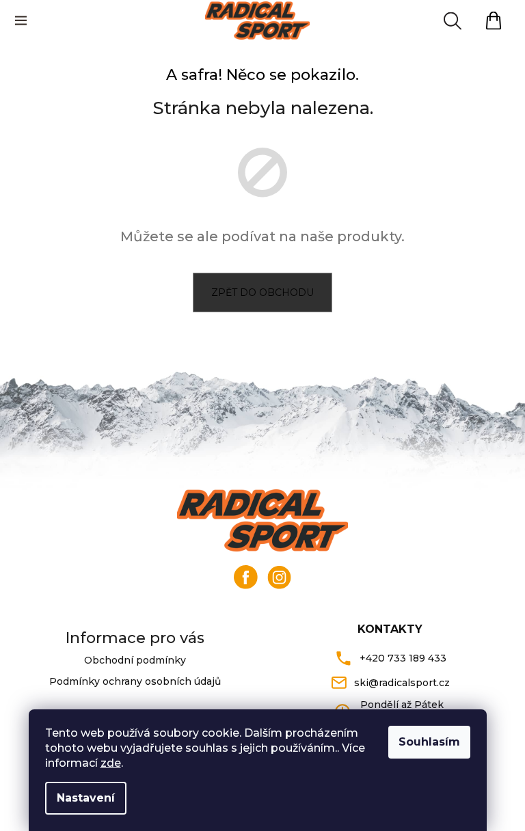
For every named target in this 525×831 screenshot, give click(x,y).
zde (110, 763)
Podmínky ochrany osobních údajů (135, 681)
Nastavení (86, 797)
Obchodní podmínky (135, 660)
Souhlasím (429, 741)
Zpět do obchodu (262, 292)
